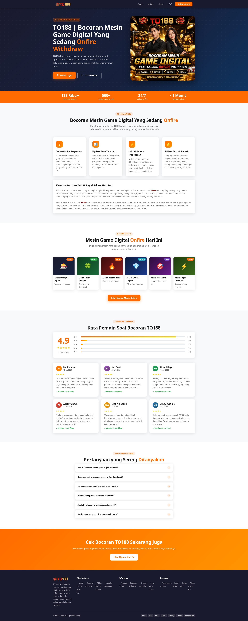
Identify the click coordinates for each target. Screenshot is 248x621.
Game (140, 4)
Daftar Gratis (184, 4)
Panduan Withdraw (132, 585)
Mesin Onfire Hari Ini (80, 588)
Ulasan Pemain (143, 585)
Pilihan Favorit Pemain (98, 586)
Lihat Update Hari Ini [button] (124, 557)
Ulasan (161, 4)
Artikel (150, 4)
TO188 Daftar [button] (91, 75)
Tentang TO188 (123, 585)
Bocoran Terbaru (89, 585)
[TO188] (63, 4)
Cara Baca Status (151, 586)
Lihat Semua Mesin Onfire (124, 298)
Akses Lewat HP (191, 586)
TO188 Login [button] (66, 75)
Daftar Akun (183, 585)
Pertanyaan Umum (166, 585)
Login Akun (176, 585)
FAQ (170, 4)
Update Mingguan (108, 585)
